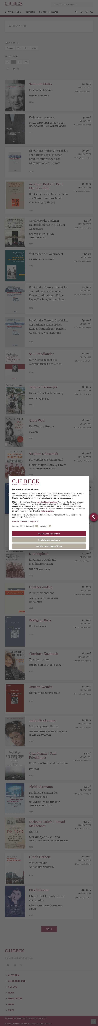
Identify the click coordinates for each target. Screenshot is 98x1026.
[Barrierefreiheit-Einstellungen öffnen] (94, 517)
